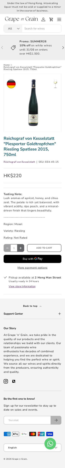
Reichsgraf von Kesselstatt (19, 162)
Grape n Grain (19, 459)
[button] (51, 19)
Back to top (30, 306)
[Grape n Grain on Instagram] (6, 381)
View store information (22, 286)
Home (7, 65)
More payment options (32, 268)
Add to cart (44, 247)
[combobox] (32, 28)
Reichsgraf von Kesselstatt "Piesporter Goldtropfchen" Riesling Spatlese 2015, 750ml (32, 68)
